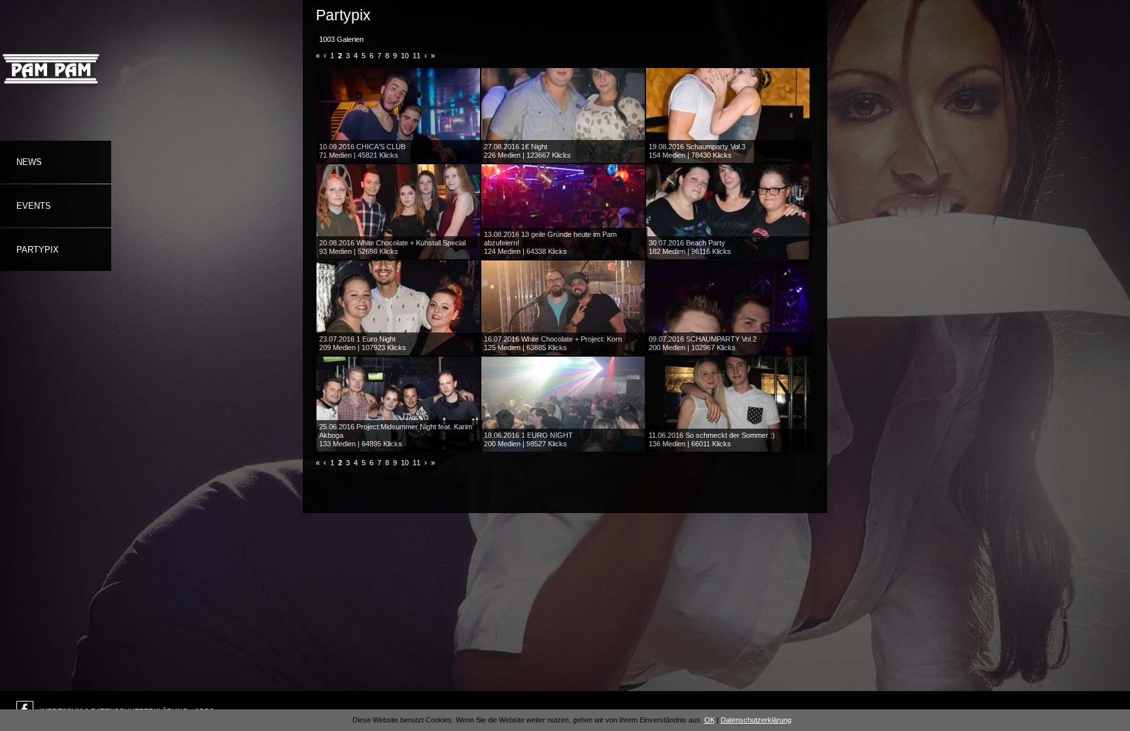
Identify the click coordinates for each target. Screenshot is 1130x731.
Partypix (37, 250)
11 (416, 56)
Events (33, 206)
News (29, 162)
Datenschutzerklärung (756, 720)
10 (405, 56)
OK (709, 720)
